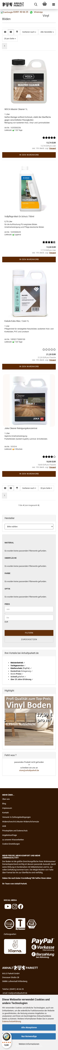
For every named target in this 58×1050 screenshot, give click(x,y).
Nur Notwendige (29, 1036)
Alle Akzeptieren (29, 1027)
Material (9, 543)
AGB (4, 826)
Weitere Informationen (29, 1044)
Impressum (7, 808)
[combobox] (29, 32)
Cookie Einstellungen (11, 844)
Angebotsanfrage (9, 835)
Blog (4, 803)
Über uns (6, 799)
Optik (7, 589)
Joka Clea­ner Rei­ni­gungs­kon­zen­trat (20, 428)
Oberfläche (11, 558)
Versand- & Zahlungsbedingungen (16, 817)
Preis (7, 604)
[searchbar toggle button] (35, 4)
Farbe (7, 573)
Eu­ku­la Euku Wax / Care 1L (16, 321)
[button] (5, 32)
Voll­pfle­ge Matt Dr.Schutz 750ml (19, 216)
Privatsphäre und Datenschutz (15, 830)
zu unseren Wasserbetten (13, 839)
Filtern (29, 633)
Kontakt (5, 812)
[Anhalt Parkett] (12, 4)
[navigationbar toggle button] (53, 4)
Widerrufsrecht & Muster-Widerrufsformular (20, 821)
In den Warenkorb (29, 155)
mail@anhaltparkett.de (17, 993)
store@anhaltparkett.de (29, 770)
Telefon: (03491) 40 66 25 (13, 989)
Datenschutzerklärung (11, 1021)
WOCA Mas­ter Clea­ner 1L (16, 109)
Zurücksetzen (29, 639)
